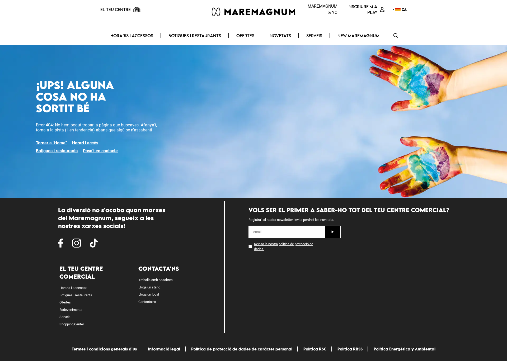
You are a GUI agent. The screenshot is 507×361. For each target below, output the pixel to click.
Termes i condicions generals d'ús (104, 349)
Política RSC (314, 349)
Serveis (314, 35)
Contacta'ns (147, 302)
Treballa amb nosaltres (155, 280)
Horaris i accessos (131, 35)
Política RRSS (350, 349)
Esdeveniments (70, 310)
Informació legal (164, 349)
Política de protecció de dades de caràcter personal (241, 349)
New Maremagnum (358, 35)
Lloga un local (148, 294)
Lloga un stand (149, 287)
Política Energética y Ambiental (404, 349)
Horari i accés (85, 142)
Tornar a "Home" (51, 142)
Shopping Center (71, 324)
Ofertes (245, 35)
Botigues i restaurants (194, 35)
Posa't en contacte (100, 150)
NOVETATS (280, 35)
